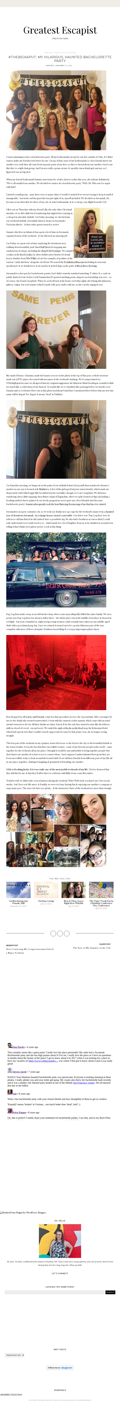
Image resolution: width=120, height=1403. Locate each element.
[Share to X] (60, 933)
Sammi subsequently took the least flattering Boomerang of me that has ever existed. (66, 504)
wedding (72, 52)
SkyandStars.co (84, 1400)
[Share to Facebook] (53, 933)
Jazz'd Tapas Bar (59, 497)
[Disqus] (60, 1000)
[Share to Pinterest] (67, 933)
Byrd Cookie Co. (28, 254)
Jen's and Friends (36, 717)
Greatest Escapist (60, 29)
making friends (51, 52)
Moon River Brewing (87, 266)
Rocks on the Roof (74, 728)
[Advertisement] (60, 1166)
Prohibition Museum (74, 262)
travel (63, 52)
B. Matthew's (43, 489)
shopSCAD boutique (51, 251)
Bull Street (46, 247)
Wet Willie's (32, 258)
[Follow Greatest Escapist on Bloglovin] (60, 1369)
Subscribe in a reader (60, 1364)
